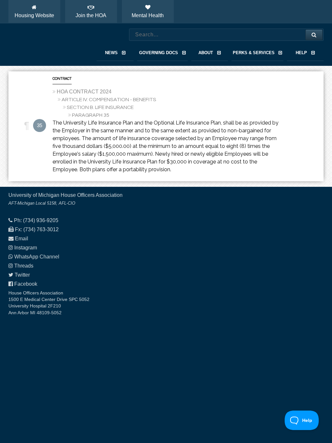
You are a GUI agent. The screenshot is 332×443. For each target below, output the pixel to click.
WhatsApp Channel (36, 256)
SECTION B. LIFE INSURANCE (100, 107)
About (205, 52)
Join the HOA (91, 15)
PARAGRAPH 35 (90, 115)
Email (21, 238)
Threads (23, 266)
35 (39, 125)
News (111, 52)
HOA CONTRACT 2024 (84, 91)
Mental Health (148, 15)
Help (301, 52)
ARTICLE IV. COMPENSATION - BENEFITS (109, 99)
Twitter (22, 275)
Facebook (25, 284)
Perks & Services (254, 52)
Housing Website (34, 15)
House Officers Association (45, 45)
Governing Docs (158, 52)
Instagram (25, 247)
